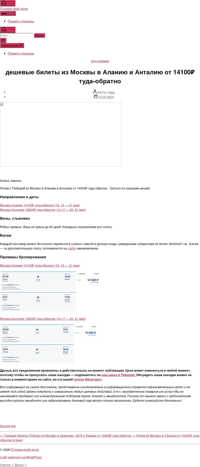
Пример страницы (21, 21)
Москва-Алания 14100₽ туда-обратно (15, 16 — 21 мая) (40, 205)
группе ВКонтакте (88, 379)
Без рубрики (100, 61)
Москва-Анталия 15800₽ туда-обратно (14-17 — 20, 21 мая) (43, 209)
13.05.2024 (106, 97)
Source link (8, 426)
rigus (111, 92)
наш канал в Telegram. (118, 375)
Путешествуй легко (14, 8)
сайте (72, 248)
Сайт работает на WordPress (21, 457)
